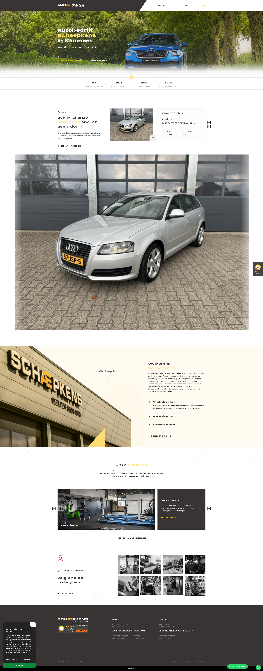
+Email (173, 661)
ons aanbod (99, 61)
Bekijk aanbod (71, 146)
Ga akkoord (19, 665)
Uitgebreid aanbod (164, 402)
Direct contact (71, 61)
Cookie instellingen (12, 659)
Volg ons (67, 593)
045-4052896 (164, 624)
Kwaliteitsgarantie (164, 424)
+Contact (185, 5)
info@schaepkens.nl (166, 626)
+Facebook (186, 661)
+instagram (200, 661)
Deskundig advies (163, 416)
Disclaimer (79, 661)
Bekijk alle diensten (133, 538)
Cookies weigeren (26, 659)
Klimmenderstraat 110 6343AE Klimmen (120, 625)
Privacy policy (63, 661)
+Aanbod (162, 5)
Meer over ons (161, 436)
